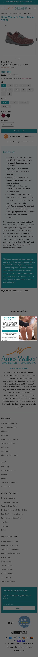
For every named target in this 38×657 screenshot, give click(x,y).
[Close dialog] (36, 317)
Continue (10, 330)
